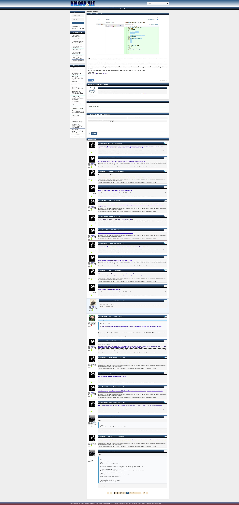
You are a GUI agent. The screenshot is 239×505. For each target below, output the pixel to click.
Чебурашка (104, 316)
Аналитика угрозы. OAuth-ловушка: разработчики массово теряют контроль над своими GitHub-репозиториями (123, 246)
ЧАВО (134, 8)
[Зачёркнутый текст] (95, 121)
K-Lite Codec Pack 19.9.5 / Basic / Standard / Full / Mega (78, 61)
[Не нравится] (88, 80)
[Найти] (167, 3)
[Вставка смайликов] (104, 121)
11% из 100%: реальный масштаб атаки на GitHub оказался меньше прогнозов (115, 233)
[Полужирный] (89, 121)
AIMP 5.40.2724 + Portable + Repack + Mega (77, 56)
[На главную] (86, 3)
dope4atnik (106, 300)
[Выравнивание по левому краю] (97, 121)
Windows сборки (82, 8)
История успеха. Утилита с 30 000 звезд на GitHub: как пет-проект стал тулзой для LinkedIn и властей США (122, 161)
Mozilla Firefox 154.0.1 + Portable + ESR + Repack (76, 36)
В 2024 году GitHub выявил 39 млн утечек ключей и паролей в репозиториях (115, 190)
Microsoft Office (112, 8)
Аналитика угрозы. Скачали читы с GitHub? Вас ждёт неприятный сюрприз (115, 260)
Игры (124, 8)
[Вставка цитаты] (108, 121)
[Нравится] (92, 80)
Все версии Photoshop (92, 8)
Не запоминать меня (76, 26)
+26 (90, 80)
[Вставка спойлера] (112, 121)
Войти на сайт (77, 23)
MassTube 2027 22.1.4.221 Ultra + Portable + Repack (78, 44)
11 (139, 492)
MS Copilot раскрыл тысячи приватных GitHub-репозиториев (112, 376)
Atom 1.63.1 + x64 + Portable (94, 106)
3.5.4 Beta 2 (104, 73)
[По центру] (99, 121)
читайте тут (144, 92)
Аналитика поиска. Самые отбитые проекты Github (109, 289)
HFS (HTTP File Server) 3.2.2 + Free (95, 109)
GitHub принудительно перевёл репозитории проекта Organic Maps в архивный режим (117, 273)
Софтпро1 (104, 143)
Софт (72, 8)
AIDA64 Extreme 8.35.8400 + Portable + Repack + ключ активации (77, 50)
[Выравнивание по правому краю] (101, 121)
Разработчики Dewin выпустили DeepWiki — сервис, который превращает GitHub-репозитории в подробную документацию (125, 176)
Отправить (94, 133)
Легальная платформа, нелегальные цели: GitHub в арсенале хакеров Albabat (115, 219)
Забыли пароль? (74, 28)
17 (144, 492)
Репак (76, 8)
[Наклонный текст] (91, 121)
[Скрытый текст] (106, 121)
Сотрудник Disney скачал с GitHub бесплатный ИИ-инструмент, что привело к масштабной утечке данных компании (124, 362)
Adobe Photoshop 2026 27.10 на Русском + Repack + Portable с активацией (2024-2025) (78, 39)
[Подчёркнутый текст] (93, 121)
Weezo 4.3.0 (91, 108)
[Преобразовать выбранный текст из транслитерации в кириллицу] (110, 121)
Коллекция (119, 8)
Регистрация (82, 28)
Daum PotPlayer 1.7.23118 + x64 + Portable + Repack (78, 47)
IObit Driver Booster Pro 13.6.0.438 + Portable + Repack (77, 58)
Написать (140, 8)
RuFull (103, 416)
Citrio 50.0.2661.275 (92, 104)
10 (136, 492)
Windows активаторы (103, 8)
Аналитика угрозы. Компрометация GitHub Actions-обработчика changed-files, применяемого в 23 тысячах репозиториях (125, 275)
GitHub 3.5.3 (94, 73)
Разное (128, 8)
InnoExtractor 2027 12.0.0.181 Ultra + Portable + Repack (77, 53)
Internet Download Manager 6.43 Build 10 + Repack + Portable (78, 42)
